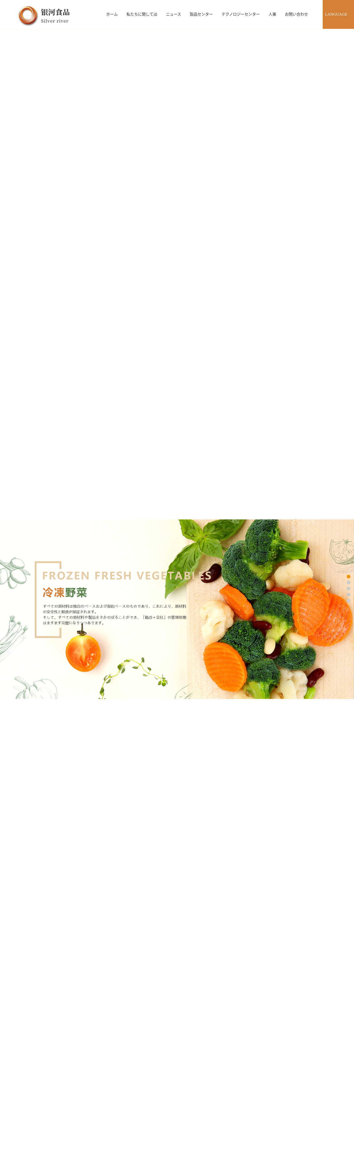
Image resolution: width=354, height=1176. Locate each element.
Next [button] (328, 609)
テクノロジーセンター (241, 14)
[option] (177, 609)
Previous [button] (25, 609)
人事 (272, 14)
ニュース (173, 14)
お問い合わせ (296, 14)
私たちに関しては (141, 14)
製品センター (201, 14)
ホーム (112, 14)
